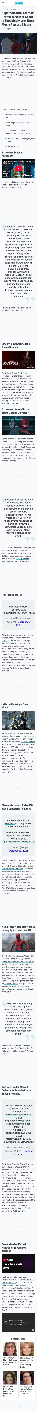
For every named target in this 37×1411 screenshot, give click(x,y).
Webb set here (19, 1211)
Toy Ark (15, 403)
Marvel (4, 640)
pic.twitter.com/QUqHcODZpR (19, 841)
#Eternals (10, 823)
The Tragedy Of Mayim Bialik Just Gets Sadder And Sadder (10, 1361)
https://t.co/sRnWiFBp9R (19, 1132)
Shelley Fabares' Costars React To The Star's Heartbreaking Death (26, 1362)
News (3, 9)
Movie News (11, 9)
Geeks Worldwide (28, 741)
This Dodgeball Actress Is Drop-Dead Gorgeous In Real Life (26, 1390)
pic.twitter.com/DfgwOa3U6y (19, 1141)
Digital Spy (24, 1164)
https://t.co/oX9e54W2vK (18, 1120)
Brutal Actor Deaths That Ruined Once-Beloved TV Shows (8, 1391)
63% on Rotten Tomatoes (12, 869)
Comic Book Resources (25, 447)
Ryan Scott (8, 28)
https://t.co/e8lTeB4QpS (18, 1138)
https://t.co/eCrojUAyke (18, 1114)
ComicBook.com (11, 983)
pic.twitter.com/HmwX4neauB (19, 612)
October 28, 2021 (18, 850)
